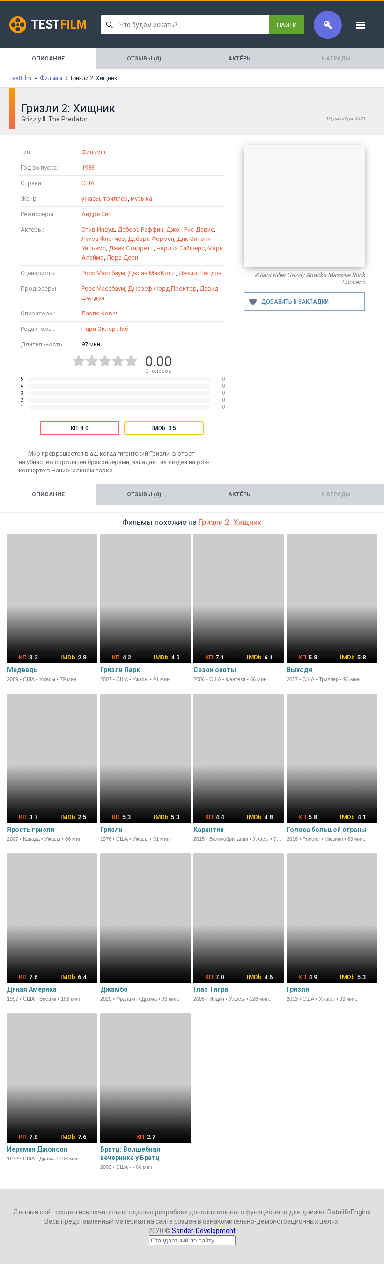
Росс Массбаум (103, 273)
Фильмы (93, 152)
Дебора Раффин (140, 229)
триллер (115, 198)
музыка (141, 198)
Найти (287, 25)
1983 (88, 167)
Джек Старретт (131, 248)
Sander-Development (204, 1230)
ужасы (90, 198)
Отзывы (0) (144, 58)
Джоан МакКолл (152, 273)
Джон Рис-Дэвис (190, 229)
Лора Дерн (122, 257)
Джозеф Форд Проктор (162, 288)
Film (59, 24)
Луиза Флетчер (103, 238)
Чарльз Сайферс (180, 248)
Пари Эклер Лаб (104, 328)
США (88, 183)
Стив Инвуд (98, 229)
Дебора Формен (151, 238)
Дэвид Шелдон (200, 273)
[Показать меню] (361, 25)
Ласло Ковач (100, 313)
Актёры (240, 58)
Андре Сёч (96, 213)
